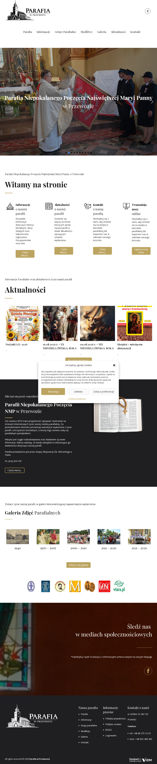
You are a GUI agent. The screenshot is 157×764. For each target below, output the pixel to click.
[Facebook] (147, 11)
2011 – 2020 (108, 548)
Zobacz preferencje (103, 391)
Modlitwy (85, 731)
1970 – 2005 (48, 548)
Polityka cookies (113, 724)
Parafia (84, 714)
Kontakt (85, 742)
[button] (114, 365)
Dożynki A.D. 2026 (16, 344)
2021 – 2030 (139, 548)
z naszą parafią (98, 209)
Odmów (78, 391)
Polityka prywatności (77, 399)
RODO (108, 729)
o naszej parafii (23, 209)
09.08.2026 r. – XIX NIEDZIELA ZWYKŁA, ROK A (97, 346)
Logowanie (110, 735)
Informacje (86, 719)
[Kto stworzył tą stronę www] (140, 760)
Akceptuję (53, 391)
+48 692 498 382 (143, 739)
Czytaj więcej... (25, 254)
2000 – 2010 (78, 548)
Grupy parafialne (89, 725)
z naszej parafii (62, 209)
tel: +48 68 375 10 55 (140, 733)
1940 (18, 548)
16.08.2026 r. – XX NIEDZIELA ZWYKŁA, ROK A (60, 346)
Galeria (84, 736)
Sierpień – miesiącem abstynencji (129, 346)
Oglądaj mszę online (141, 251)
